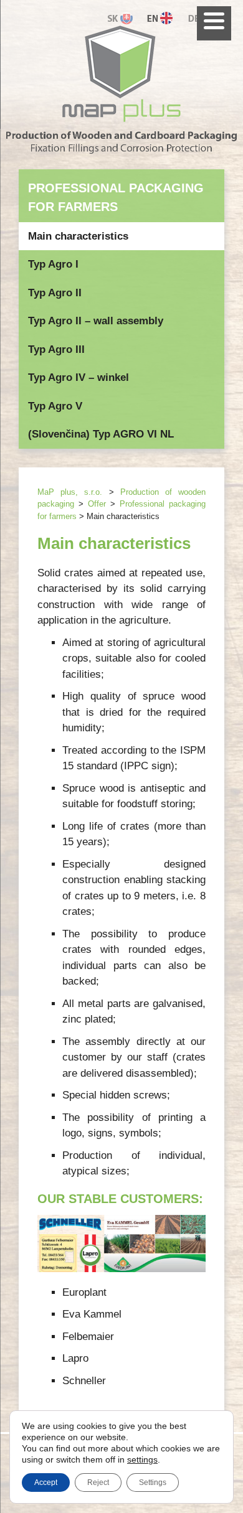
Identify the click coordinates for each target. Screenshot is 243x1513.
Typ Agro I (53, 264)
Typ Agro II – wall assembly (95, 321)
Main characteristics (78, 236)
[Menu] (214, 23)
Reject (98, 1482)
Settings (152, 1482)
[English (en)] (163, 17)
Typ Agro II (55, 293)
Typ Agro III (56, 349)
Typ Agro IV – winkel (78, 377)
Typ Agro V (55, 406)
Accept (45, 1482)
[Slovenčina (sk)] (123, 17)
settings (142, 1459)
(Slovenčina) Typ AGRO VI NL (101, 434)
